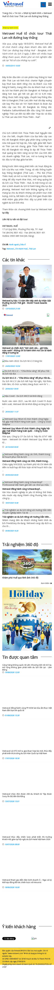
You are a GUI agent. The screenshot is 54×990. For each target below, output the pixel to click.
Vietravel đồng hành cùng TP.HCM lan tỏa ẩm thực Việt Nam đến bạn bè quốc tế (27, 709)
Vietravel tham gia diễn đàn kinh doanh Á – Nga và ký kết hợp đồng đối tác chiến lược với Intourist (27, 881)
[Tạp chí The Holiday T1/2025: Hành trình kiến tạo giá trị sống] (27, 619)
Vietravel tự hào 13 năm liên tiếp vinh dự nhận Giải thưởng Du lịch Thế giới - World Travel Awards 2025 (26, 303)
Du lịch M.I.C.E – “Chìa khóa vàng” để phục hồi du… (26, 377)
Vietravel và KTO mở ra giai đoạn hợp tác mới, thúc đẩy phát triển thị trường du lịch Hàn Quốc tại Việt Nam (27, 752)
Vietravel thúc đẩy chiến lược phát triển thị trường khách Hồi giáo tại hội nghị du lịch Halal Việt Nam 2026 (27, 838)
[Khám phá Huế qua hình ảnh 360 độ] (27, 568)
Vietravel (15, 189)
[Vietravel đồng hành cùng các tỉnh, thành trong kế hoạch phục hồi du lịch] (27, 455)
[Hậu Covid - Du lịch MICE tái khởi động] (27, 396)
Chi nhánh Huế (21, 248)
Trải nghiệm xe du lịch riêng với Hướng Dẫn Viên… (26, 516)
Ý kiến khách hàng (19, 926)
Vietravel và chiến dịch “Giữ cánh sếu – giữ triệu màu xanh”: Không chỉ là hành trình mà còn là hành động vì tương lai (27, 350)
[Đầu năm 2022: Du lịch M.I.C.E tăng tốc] (22, 362)
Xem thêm (45, 583)
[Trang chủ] (13, 4)
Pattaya (44, 90)
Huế (49, 77)
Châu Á (23, 244)
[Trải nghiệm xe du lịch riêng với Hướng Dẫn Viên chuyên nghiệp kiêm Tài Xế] (27, 511)
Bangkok (32, 90)
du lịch (5, 90)
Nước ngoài (14, 244)
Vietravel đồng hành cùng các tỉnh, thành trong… (25, 461)
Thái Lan (11, 80)
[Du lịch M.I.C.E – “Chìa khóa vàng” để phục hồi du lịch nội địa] (27, 372)
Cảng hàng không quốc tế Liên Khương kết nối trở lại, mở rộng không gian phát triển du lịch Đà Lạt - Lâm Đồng (27, 667)
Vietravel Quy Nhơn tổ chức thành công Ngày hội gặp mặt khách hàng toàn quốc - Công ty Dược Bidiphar (26, 431)
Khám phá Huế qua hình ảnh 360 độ (20, 577)
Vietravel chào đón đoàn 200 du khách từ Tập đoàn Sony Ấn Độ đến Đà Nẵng (27, 795)
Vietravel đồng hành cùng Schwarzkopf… (21, 488)
